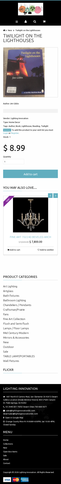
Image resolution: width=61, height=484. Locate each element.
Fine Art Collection (14, 318)
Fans (6, 314)
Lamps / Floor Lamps (16, 328)
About (6, 459)
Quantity (7, 157)
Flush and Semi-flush (16, 323)
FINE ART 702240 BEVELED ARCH (30, 236)
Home (5, 440)
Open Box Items (10, 452)
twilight (44, 126)
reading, (37, 126)
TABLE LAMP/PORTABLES (19, 356)
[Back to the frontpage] (4, 30)
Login (5, 133)
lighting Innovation (19, 118)
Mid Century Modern (16, 332)
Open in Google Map (14, 418)
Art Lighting (10, 286)
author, (12, 126)
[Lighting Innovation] (30, 9)
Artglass (8, 290)
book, (19, 126)
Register (15, 133)
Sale (5, 351)
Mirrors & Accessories (16, 337)
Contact (6, 463)
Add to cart (31, 174)
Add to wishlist (47, 250)
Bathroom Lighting (14, 300)
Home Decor (14, 122)
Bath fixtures (11, 295)
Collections (8, 444)
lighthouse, (27, 126)
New (10, 30)
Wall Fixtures (11, 360)
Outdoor (8, 346)
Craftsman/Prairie (14, 309)
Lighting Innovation (27, 472)
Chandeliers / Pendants (17, 304)
